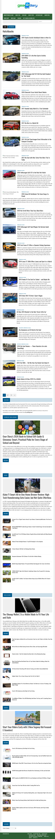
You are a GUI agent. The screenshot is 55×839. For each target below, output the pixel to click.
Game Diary (6, 18)
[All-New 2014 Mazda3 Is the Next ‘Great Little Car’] (9, 318)
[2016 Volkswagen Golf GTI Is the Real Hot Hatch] (9, 179)
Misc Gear (13, 18)
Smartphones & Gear (8, 15)
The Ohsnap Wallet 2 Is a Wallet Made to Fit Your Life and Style (26, 616)
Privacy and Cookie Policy (41, 835)
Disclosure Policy (32, 835)
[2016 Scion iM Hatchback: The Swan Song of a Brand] (11, 194)
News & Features (7, 595)
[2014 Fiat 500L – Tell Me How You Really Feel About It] (9, 369)
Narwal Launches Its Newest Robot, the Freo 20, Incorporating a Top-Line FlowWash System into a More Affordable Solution (32, 756)
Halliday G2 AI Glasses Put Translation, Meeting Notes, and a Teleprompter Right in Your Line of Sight (32, 793)
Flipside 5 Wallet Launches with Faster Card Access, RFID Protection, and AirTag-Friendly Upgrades (30, 808)
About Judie (30, 833)
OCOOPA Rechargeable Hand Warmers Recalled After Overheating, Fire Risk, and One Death (31, 770)
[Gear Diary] (27, 5)
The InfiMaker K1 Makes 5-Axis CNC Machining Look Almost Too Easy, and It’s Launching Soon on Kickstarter (32, 699)
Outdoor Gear (39, 15)
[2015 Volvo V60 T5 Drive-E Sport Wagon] (10, 302)
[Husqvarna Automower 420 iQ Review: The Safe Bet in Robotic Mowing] (7, 559)
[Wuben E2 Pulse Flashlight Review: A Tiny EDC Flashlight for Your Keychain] (7, 544)
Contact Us (35, 837)
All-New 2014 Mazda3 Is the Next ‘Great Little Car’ (31, 312)
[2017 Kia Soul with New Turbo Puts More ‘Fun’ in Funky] (11, 157)
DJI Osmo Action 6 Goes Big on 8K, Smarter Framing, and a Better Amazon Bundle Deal (30, 669)
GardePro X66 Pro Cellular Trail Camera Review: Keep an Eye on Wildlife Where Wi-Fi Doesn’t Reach (31, 579)
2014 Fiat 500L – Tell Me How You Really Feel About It (33, 363)
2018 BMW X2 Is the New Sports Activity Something (34, 56)
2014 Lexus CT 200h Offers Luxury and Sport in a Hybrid (35, 261)
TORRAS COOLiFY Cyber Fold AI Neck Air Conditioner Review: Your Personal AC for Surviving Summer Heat (31, 571)
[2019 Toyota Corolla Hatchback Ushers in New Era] (11, 44)
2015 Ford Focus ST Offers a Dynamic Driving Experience (33, 245)
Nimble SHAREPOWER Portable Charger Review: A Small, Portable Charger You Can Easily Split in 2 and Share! (32, 527)
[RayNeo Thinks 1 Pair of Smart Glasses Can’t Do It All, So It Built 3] (7, 679)
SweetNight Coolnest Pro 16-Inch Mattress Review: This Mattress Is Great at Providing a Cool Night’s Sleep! (31, 684)
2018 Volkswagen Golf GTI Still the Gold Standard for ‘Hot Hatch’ (36, 75)
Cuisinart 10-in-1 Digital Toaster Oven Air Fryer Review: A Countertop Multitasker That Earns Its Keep (32, 520)
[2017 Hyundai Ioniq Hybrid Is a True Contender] (11, 114)
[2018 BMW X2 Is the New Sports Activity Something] (11, 62)
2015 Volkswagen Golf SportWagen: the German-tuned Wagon (33, 228)
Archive (30, 837)
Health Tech (31, 15)
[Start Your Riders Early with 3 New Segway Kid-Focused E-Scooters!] (27, 724)
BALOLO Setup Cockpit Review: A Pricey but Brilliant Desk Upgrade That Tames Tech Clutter (31, 564)
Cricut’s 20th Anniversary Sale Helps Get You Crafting (23, 691)
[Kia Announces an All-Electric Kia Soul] (10, 336)
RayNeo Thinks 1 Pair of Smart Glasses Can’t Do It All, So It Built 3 (26, 676)
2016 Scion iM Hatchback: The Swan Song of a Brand (35, 195)
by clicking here (28, 412)
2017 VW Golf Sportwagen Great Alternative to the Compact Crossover (36, 140)
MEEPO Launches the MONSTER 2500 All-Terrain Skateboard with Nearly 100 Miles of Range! (31, 778)
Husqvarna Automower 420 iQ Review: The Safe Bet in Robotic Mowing (26, 556)
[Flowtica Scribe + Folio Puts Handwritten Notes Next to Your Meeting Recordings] (7, 657)
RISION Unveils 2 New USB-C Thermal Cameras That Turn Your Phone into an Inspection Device (31, 763)
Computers (47, 15)
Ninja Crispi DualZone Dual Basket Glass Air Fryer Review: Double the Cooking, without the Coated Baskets (30, 662)
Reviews (19, 344)
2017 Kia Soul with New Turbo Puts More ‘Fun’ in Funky (36, 158)
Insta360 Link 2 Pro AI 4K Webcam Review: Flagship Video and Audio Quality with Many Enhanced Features (32, 534)
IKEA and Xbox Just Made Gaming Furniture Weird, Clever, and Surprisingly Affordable (29, 646)
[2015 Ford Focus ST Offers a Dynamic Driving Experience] (9, 251)
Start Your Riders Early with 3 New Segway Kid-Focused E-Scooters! (27, 728)
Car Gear (24, 15)
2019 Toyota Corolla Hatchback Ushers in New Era (36, 37)
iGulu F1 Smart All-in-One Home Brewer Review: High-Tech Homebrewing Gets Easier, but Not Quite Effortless (27, 496)
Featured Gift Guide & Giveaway (10, 417)
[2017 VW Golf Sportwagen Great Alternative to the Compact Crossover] (11, 145)
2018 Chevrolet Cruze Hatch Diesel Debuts (34, 92)
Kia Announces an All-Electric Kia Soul (30, 330)
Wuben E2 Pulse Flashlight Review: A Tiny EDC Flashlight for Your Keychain (27, 541)
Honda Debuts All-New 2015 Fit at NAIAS (29, 379)
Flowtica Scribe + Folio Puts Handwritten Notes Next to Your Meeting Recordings (28, 654)
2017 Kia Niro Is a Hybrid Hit (30, 123)
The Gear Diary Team (36, 833)
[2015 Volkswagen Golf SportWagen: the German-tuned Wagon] (9, 233)
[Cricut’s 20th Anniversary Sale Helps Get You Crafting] (7, 694)
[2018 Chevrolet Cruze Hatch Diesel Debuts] (11, 98)
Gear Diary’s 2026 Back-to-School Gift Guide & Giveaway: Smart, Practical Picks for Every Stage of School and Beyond (25, 439)
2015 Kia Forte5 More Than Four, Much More (30, 210)
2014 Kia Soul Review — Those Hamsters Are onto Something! (32, 347)
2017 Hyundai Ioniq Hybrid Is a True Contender (35, 108)
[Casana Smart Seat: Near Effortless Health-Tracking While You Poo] (7, 788)
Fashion (19, 18)
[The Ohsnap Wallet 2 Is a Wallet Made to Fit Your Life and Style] (27, 611)
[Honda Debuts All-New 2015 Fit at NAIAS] (9, 385)
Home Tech (17, 15)
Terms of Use (46, 836)
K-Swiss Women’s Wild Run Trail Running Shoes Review (23, 549)
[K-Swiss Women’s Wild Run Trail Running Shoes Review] (7, 552)
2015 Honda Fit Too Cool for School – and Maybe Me (34, 279)
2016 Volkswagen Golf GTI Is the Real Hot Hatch (31, 172)
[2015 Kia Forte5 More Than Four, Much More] (9, 217)
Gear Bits (21, 327)
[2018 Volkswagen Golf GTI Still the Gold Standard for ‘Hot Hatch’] (11, 80)
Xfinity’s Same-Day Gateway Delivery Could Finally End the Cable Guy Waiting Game (29, 800)
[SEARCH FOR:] (45, 21)
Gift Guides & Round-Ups (29, 18)
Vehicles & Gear (25, 35)
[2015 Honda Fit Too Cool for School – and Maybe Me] (10, 285)
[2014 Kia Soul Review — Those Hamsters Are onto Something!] (9, 352)
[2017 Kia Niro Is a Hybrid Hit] (11, 129)
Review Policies (44, 833)
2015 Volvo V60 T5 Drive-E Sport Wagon (30, 295)
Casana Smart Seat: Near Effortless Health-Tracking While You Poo (26, 785)
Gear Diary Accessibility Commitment (35, 836)
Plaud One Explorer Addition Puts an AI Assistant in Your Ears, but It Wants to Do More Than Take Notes (32, 639)
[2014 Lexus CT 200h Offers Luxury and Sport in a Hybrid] (10, 267)
